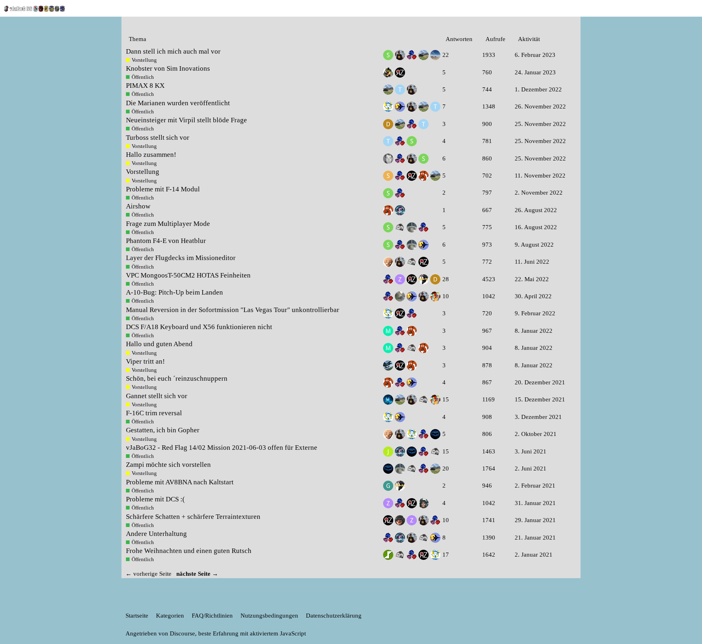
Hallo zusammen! (151, 154)
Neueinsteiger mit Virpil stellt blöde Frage (186, 120)
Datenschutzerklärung (334, 615)
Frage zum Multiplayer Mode (168, 224)
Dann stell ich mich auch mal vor (173, 51)
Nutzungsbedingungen (269, 615)
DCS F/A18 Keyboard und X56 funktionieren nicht (199, 327)
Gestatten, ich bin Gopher (162, 430)
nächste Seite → (197, 573)
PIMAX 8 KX (145, 85)
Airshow (138, 206)
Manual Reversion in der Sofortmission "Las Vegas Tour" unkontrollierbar (232, 310)
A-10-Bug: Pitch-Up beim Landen (174, 292)
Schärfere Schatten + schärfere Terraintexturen (193, 516)
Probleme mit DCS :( (155, 499)
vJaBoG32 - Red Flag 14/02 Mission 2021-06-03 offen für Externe (221, 447)
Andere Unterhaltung (156, 534)
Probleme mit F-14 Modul (163, 189)
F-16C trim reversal (154, 413)
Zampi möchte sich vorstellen (168, 464)
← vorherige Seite (148, 573)
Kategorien (170, 615)
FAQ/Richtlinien (212, 615)
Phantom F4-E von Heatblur (166, 241)
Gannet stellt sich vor (156, 396)
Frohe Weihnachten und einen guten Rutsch (188, 551)
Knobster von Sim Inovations (168, 68)
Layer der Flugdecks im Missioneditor (181, 258)
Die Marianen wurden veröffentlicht (178, 103)
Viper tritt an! (145, 361)
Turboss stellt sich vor (157, 137)
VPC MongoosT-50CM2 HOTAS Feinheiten (188, 275)
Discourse (182, 633)
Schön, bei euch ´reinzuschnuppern (177, 378)
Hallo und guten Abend (159, 344)
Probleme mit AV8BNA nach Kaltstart (180, 482)
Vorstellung (142, 172)
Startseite (137, 615)
